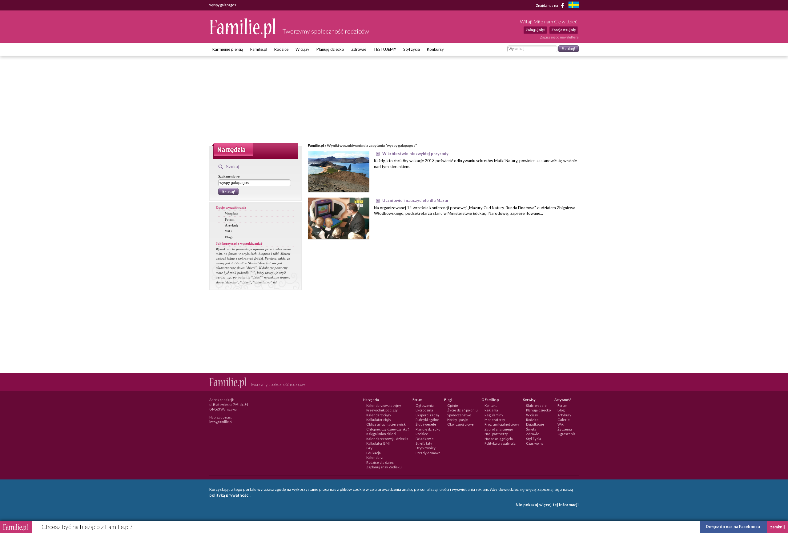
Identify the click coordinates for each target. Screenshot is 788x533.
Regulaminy (493, 415)
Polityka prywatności (500, 443)
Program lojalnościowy (501, 424)
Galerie (563, 420)
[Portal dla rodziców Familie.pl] (242, 36)
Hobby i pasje (457, 420)
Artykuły (232, 225)
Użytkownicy (426, 448)
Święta (531, 429)
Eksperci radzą (427, 415)
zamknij (777, 526)
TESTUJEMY (384, 49)
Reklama (491, 410)
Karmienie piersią (227, 49)
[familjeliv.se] (573, 6)
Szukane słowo (229, 176)
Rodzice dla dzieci (380, 462)
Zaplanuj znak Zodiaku (384, 467)
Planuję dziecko (330, 49)
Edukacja (373, 453)
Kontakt (490, 405)
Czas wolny (535, 443)
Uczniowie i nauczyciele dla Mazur (415, 200)
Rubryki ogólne (427, 420)
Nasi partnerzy (496, 434)
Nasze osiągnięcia (498, 439)
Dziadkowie (425, 439)
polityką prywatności (229, 495)
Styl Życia (533, 439)
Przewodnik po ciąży (382, 410)
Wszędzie (231, 213)
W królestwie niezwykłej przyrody (415, 153)
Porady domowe (428, 453)
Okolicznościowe (460, 424)
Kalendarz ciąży (378, 415)
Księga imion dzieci (381, 434)
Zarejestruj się (563, 29)
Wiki (228, 231)
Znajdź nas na (547, 5)
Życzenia (564, 429)
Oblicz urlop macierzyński (386, 424)
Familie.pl (258, 49)
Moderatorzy (494, 420)
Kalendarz (374, 457)
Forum (230, 219)
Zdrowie (358, 49)
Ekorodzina (424, 410)
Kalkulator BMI (378, 443)
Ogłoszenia (425, 405)
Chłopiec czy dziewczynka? (387, 429)
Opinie (452, 405)
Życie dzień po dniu (462, 410)
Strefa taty (424, 443)
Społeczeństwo (459, 415)
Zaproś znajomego (498, 429)
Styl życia (411, 49)
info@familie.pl (220, 422)
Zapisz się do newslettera (559, 37)
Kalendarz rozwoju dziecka (387, 439)
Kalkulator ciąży (378, 420)
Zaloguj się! (535, 29)
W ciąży (302, 49)
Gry (369, 448)
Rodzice (281, 49)
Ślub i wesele (426, 424)
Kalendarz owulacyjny (383, 405)
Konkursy (435, 49)
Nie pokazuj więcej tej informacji (547, 504)
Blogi (229, 237)
